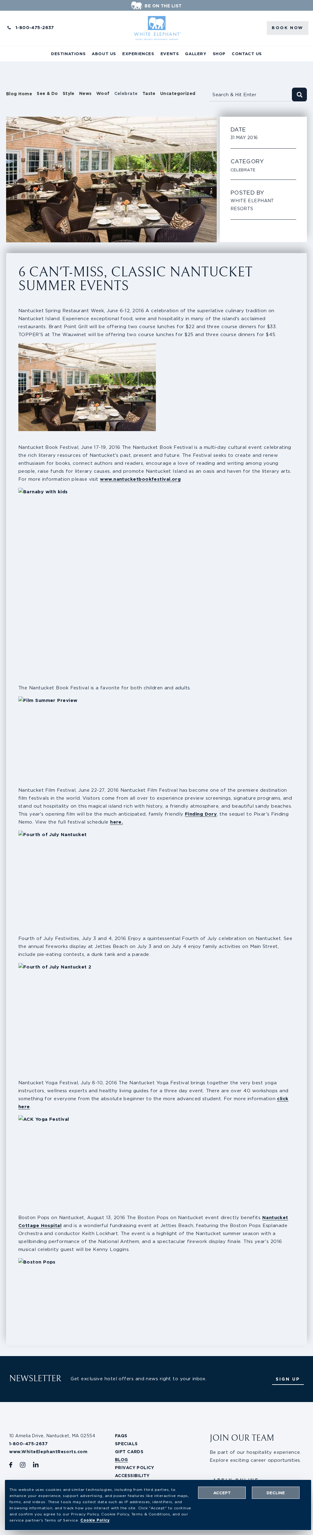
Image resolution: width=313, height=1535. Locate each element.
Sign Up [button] (288, 1379)
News (85, 93)
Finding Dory (201, 814)
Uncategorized (178, 93)
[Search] (299, 94)
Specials (126, 1443)
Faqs (121, 1435)
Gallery (195, 53)
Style (69, 93)
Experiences (138, 53)
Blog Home (19, 93)
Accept (222, 1493)
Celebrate (126, 93)
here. (116, 821)
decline (276, 1493)
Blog (121, 1459)
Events (169, 53)
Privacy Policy (134, 1467)
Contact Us (247, 53)
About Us (104, 53)
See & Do (47, 93)
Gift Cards (129, 1451)
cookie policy (94, 1520)
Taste (149, 93)
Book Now (288, 27)
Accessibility (132, 1475)
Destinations (68, 53)
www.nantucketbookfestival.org (140, 479)
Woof (103, 93)
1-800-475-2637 (35, 27)
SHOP (219, 53)
